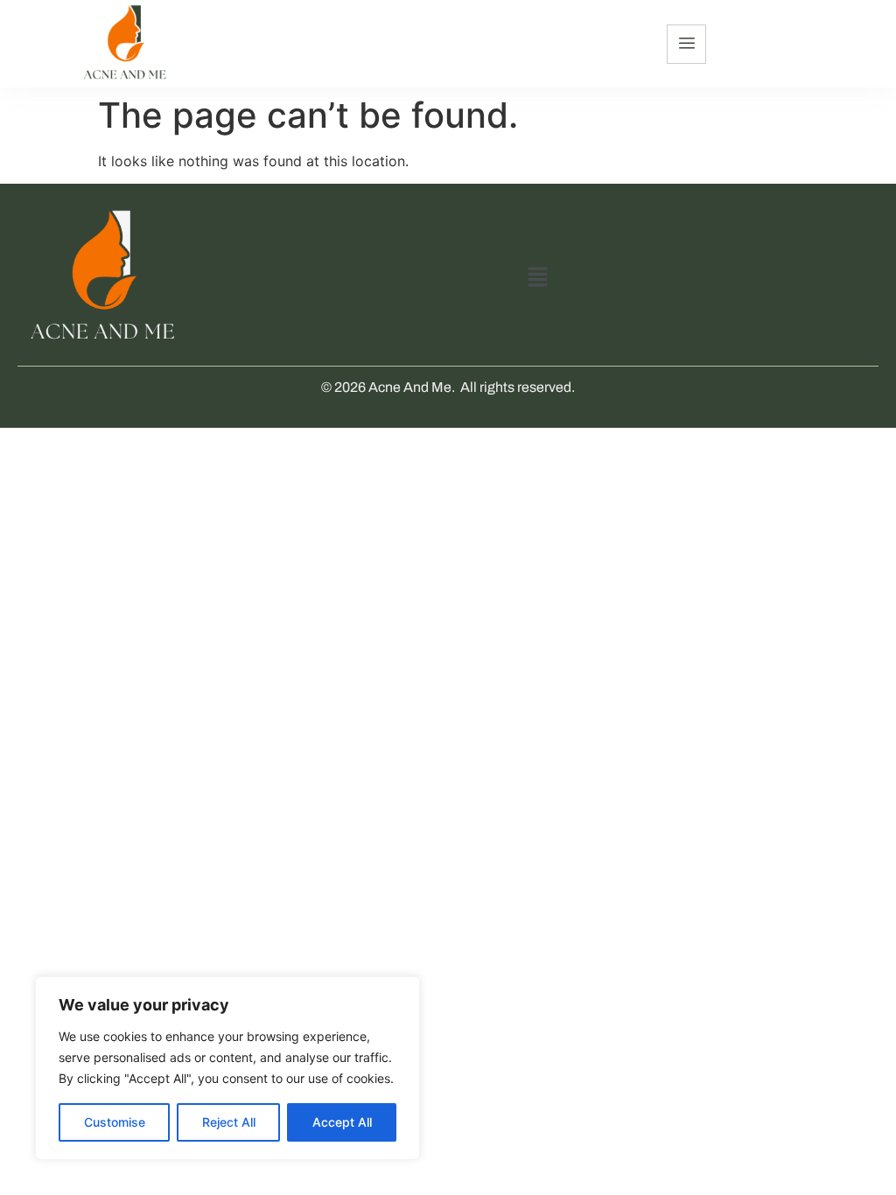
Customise (114, 1122)
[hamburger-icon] (686, 44)
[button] (537, 278)
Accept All (342, 1122)
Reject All (229, 1122)
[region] (227, 1068)
